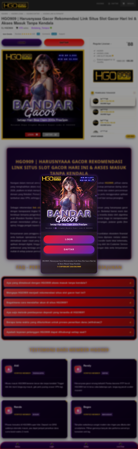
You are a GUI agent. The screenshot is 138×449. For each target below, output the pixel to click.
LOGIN (69, 239)
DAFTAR (69, 249)
